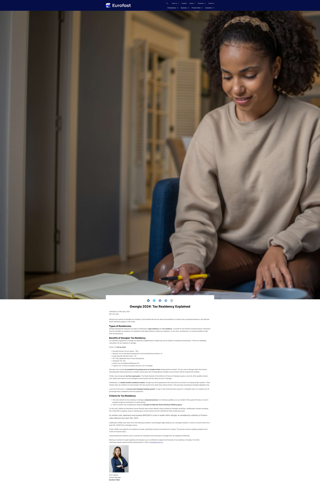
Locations (184, 3)
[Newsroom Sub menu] (205, 3)
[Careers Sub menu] (194, 3)
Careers (191, 3)
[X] (154, 300)
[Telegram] (166, 300)
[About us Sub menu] (178, 3)
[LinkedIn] (160, 300)
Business (184, 8)
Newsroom (201, 3)
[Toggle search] (167, 3)
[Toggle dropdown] (177, 8)
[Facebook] (148, 300)
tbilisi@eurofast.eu (156, 442)
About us (174, 3)
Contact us (211, 3)
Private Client (196, 8)
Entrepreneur (172, 8)
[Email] (171, 300)
